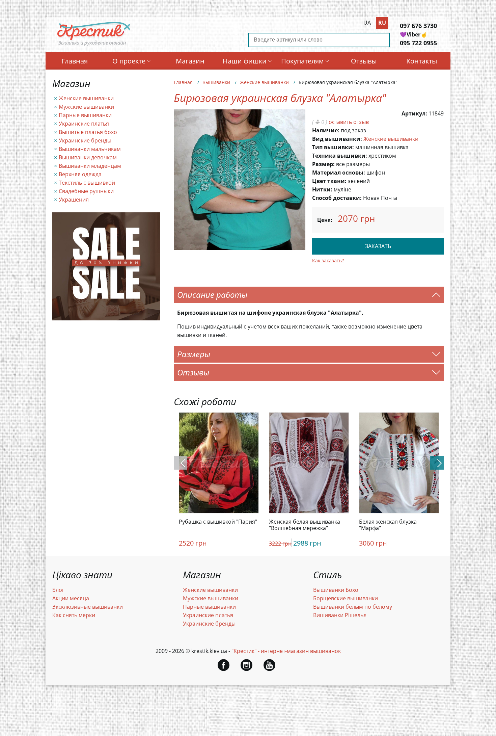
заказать (378, 246)
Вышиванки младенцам (90, 165)
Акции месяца (70, 598)
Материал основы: (338, 172)
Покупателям (302, 60)
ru (382, 22)
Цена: (324, 219)
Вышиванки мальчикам (90, 149)
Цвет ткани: (329, 181)
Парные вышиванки (85, 115)
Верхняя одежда (80, 174)
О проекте (128, 60)
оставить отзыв (349, 122)
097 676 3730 (418, 26)
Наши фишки (245, 60)
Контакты (421, 60)
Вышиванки (216, 82)
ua (367, 22)
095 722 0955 (418, 43)
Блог (58, 590)
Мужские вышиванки (86, 106)
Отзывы (364, 60)
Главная (74, 60)
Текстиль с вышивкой (87, 182)
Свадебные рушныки (86, 191)
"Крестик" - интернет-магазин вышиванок (286, 651)
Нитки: (322, 189)
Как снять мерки (73, 615)
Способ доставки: (337, 198)
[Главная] (94, 45)
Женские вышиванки (86, 98)
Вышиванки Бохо (335, 590)
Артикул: (414, 113)
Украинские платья (84, 123)
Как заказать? (328, 260)
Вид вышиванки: (337, 138)
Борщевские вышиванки (345, 598)
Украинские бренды (85, 140)
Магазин (190, 60)
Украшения (74, 199)
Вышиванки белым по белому (352, 606)
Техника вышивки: (339, 155)
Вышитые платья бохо (88, 132)
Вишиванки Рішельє (339, 615)
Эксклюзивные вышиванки (87, 606)
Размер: (323, 164)
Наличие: (325, 130)
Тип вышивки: (333, 147)
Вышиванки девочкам (88, 157)
